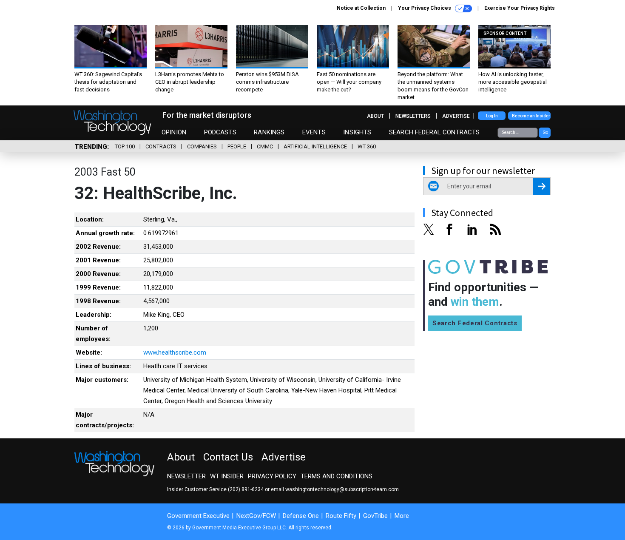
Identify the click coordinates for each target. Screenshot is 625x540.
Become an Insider (531, 116)
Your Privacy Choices (425, 8)
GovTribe (375, 516)
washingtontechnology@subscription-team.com (342, 489)
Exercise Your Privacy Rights (519, 8)
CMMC (265, 146)
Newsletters (413, 116)
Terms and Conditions (336, 476)
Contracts (160, 146)
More (402, 516)
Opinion (174, 132)
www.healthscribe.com (174, 352)
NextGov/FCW (256, 516)
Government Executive (198, 516)
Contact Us (228, 457)
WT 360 (367, 146)
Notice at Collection (361, 8)
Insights (357, 132)
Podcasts (220, 132)
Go (545, 132)
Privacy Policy (272, 476)
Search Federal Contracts (434, 132)
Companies (202, 146)
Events (314, 132)
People (236, 146)
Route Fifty (341, 516)
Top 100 (125, 146)
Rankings (269, 132)
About (375, 116)
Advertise (456, 116)
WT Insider (227, 476)
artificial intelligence (315, 146)
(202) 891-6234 (246, 489)
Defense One (301, 516)
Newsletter (186, 476)
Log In (492, 116)
